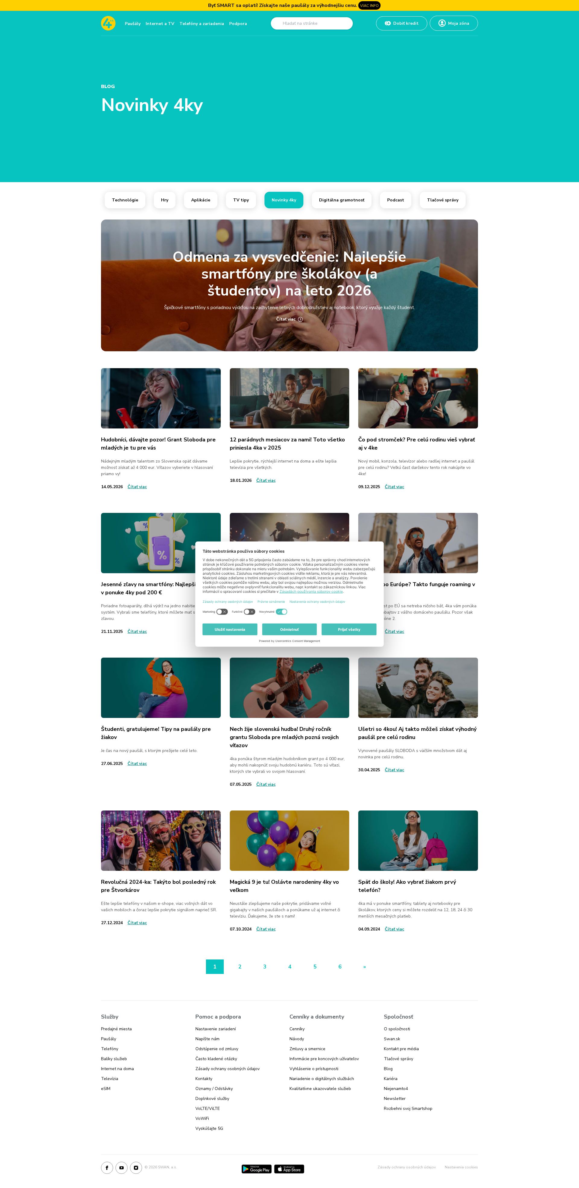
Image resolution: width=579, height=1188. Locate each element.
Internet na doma (117, 1069)
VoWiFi (202, 1118)
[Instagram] (136, 1169)
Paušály (133, 24)
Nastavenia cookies (461, 1167)
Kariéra (390, 1079)
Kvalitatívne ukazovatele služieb (320, 1089)
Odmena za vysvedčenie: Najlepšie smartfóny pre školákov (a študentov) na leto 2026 (289, 274)
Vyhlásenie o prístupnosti (314, 1069)
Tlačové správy (442, 200)
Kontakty (203, 1079)
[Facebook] (107, 1169)
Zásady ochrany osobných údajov (227, 1069)
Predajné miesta (116, 1029)
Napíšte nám (207, 1039)
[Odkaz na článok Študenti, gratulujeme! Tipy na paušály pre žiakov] (161, 688)
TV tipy (241, 200)
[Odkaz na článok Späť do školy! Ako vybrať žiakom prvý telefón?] (418, 840)
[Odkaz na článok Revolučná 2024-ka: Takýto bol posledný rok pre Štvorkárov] (161, 840)
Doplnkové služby (212, 1098)
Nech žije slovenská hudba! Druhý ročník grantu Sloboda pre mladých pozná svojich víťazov (284, 737)
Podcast (395, 200)
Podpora (238, 24)
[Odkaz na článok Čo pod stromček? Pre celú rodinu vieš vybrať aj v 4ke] (418, 398)
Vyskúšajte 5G (209, 1128)
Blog (388, 1069)
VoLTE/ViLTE (207, 1108)
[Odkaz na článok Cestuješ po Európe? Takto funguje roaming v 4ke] (418, 543)
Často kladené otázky (216, 1059)
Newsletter (395, 1098)
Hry (164, 200)
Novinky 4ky (284, 200)
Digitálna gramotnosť (341, 200)
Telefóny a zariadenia (201, 24)
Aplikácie (200, 200)
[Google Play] (257, 1169)
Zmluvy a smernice (307, 1049)
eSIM (105, 1089)
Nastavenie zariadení (215, 1029)
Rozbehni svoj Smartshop (408, 1108)
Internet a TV (160, 24)
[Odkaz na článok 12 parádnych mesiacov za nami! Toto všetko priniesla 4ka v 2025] (290, 398)
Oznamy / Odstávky (214, 1089)
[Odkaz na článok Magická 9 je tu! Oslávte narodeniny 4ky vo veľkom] (290, 840)
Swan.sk (392, 1039)
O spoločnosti (397, 1029)
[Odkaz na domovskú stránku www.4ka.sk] (108, 23)
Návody (297, 1039)
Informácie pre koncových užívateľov (324, 1059)
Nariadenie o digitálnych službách (322, 1079)
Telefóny (109, 1049)
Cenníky (297, 1029)
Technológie (125, 200)
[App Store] (289, 1169)
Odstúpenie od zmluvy (216, 1049)
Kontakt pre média (401, 1049)
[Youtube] (121, 1169)
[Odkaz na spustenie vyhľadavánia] (277, 23)
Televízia (109, 1079)
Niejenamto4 (396, 1089)
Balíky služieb (114, 1059)
